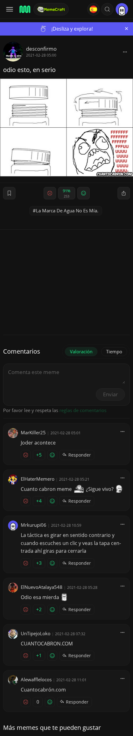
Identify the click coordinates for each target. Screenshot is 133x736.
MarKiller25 (33, 432)
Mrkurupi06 (33, 525)
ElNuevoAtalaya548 (41, 587)
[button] (107, 9)
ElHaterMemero (37, 479)
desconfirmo (41, 48)
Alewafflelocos (36, 679)
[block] (125, 52)
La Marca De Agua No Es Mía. (67, 210)
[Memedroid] (24, 9)
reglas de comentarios (82, 410)
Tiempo (114, 351)
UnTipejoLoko (35, 633)
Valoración (81, 351)
